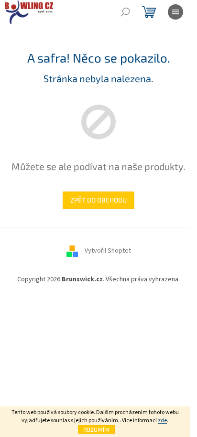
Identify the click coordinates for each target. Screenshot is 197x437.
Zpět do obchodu (98, 200)
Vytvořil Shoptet (108, 251)
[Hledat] (125, 11)
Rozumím (96, 429)
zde (162, 420)
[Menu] (175, 11)
